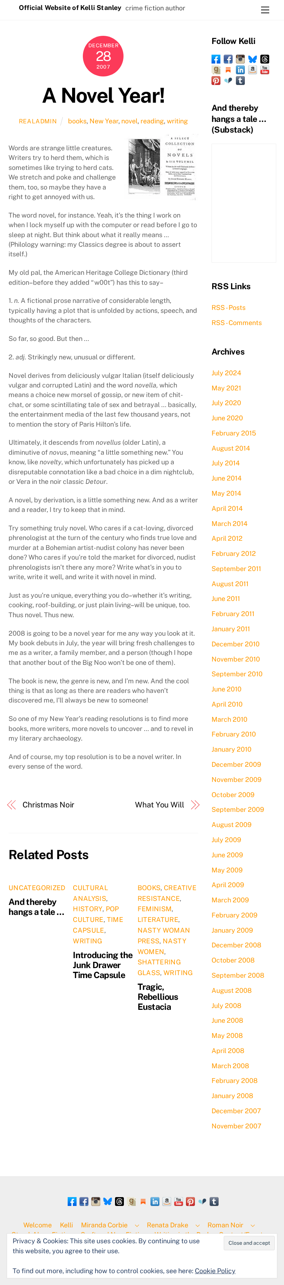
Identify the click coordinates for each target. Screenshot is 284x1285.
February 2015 (234, 433)
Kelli (66, 1225)
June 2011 (226, 598)
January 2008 (232, 1096)
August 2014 (231, 448)
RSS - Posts (229, 307)
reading (152, 121)
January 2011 (231, 629)
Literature (158, 919)
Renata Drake (167, 1225)
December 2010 (236, 644)
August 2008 (232, 990)
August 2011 (230, 584)
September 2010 (237, 674)
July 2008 (226, 1005)
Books (149, 888)
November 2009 (236, 779)
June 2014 (226, 478)
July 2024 (226, 373)
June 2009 (227, 855)
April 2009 (228, 885)
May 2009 (227, 870)
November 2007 (236, 1126)
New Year (103, 121)
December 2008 (236, 945)
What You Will (159, 804)
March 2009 (230, 900)
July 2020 (226, 403)
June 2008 (227, 1020)
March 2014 (229, 523)
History (87, 909)
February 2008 (235, 1080)
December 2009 (236, 764)
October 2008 (233, 960)
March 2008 (230, 1066)
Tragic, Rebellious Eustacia (158, 997)
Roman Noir (225, 1225)
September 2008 (238, 975)
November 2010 (236, 659)
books (77, 121)
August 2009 (231, 824)
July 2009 (226, 840)
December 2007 (236, 1111)
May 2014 (226, 493)
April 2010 (227, 704)
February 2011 (233, 614)
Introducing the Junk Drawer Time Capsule (102, 965)
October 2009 (233, 795)
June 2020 (227, 418)
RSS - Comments (237, 323)
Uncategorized (37, 888)
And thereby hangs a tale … (36, 907)
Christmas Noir (49, 804)
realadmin (38, 121)
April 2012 (227, 538)
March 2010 (229, 719)
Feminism (155, 909)
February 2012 (234, 553)
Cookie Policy (215, 1271)
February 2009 (234, 915)
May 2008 (227, 1035)
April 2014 (227, 508)
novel (129, 121)
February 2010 (234, 734)
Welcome (37, 1225)
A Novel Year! (103, 95)
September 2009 (238, 809)
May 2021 (226, 388)
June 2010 (226, 689)
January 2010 (231, 749)
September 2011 (236, 569)
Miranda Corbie (104, 1225)
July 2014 (226, 463)
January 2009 (232, 930)
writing (177, 121)
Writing (87, 941)
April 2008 (228, 1051)
